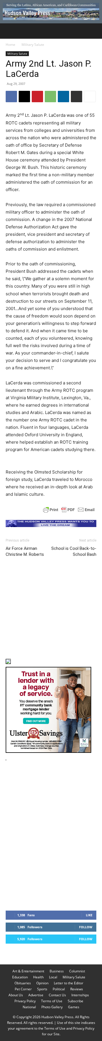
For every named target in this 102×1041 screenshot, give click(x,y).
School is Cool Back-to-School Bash (73, 551)
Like (89, 915)
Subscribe (75, 1001)
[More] (90, 96)
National (29, 1007)
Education (20, 977)
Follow (85, 927)
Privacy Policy (25, 1001)
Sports (42, 989)
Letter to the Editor (68, 983)
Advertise (35, 995)
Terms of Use (51, 1001)
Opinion (42, 983)
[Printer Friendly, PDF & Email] (68, 509)
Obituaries (22, 983)
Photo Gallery (52, 1007)
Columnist (77, 971)
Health (38, 977)
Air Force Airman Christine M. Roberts (25, 551)
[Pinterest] (37, 96)
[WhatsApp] (50, 96)
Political (59, 989)
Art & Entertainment (28, 971)
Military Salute (33, 44)
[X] (24, 96)
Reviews (76, 989)
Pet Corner (23, 989)
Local (53, 977)
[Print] (76, 96)
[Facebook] (11, 96)
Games (73, 1007)
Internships (80, 995)
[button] (10, 31)
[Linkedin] (63, 96)
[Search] (94, 31)
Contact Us (57, 995)
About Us (15, 995)
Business (57, 971)
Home (10, 44)
